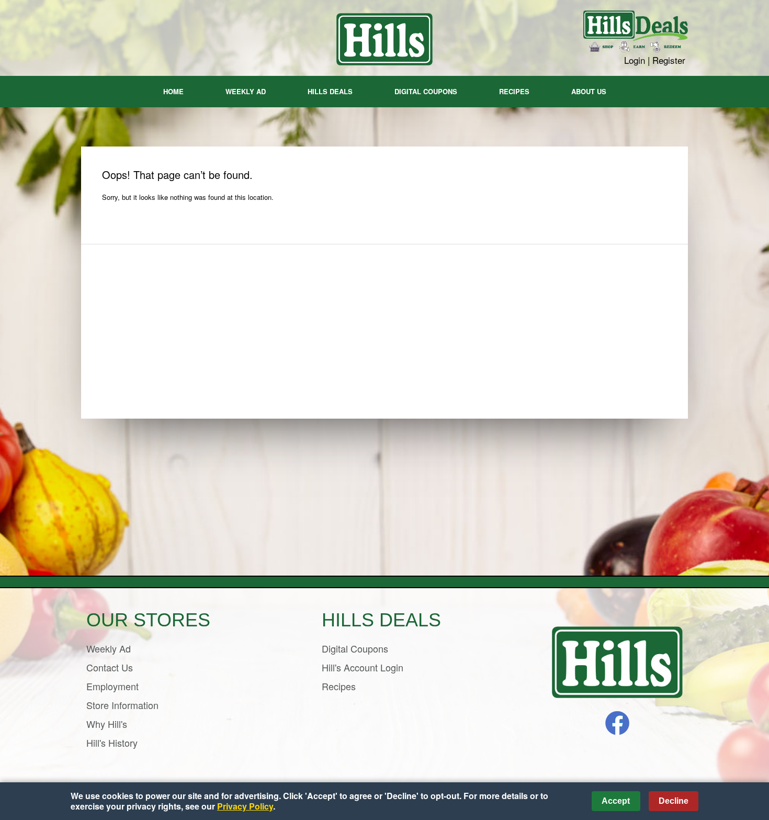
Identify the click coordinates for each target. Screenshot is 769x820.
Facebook (617, 723)
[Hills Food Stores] (617, 662)
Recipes (514, 91)
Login (634, 59)
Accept (616, 800)
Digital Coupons (425, 91)
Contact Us (109, 667)
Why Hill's (106, 724)
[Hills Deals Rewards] (635, 32)
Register (668, 59)
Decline (673, 800)
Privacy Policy (245, 806)
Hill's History (112, 742)
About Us (588, 91)
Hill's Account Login (362, 667)
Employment (112, 686)
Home (173, 91)
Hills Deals (330, 91)
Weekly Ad (245, 91)
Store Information (122, 705)
